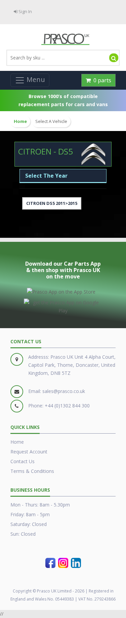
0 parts (101, 80)
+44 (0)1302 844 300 (67, 405)
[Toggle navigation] (29, 80)
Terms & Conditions (32, 471)
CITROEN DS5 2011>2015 (51, 203)
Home (17, 442)
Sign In (24, 11)
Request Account (28, 451)
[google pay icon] (63, 305)
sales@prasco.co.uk (63, 391)
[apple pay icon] (61, 290)
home (20, 121)
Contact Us (22, 461)
